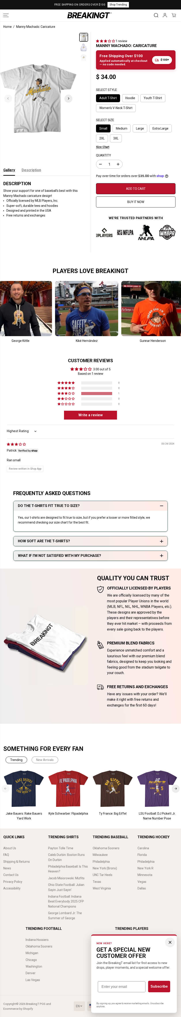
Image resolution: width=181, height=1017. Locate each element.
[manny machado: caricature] (38, 98)
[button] (6, 15)
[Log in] (165, 15)
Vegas (142, 881)
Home (7, 26)
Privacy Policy (12, 881)
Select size (105, 120)
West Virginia (102, 888)
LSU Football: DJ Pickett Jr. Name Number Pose (157, 816)
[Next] (68, 98)
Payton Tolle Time (60, 848)
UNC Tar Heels (102, 875)
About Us (9, 848)
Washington (34, 966)
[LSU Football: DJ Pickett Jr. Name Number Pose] (157, 789)
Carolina (143, 848)
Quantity (103, 155)
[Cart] (174, 15)
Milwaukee (100, 855)
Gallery (9, 170)
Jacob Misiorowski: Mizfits (66, 878)
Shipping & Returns (16, 861)
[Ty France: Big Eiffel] (113, 789)
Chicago (31, 960)
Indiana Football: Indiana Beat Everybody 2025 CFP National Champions (66, 901)
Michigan (32, 953)
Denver (31, 973)
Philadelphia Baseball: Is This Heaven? (68, 869)
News (7, 868)
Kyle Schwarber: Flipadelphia (68, 813)
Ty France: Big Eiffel (112, 813)
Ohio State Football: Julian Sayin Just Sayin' (66, 887)
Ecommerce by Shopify (18, 1008)
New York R (145, 868)
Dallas (142, 888)
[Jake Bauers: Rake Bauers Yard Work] (24, 789)
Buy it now (135, 202)
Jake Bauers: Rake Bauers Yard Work (24, 816)
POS (42, 1004)
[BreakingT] (89, 15)
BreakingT (32, 1004)
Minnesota (145, 875)
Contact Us (11, 875)
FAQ (6, 855)
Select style (106, 90)
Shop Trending (118, 4)
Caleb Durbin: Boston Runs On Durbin (66, 857)
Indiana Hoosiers (37, 940)
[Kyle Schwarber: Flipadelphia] (68, 789)
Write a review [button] (90, 415)
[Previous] (8, 98)
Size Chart (102, 147)
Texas (97, 881)
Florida (142, 855)
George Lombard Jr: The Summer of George (65, 915)
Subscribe (159, 986)
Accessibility (12, 888)
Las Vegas (33, 980)
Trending (16, 760)
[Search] (156, 15)
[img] (16, 444)
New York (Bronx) (105, 868)
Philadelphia (101, 861)
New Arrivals (45, 760)
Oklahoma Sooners (106, 848)
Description (31, 170)
